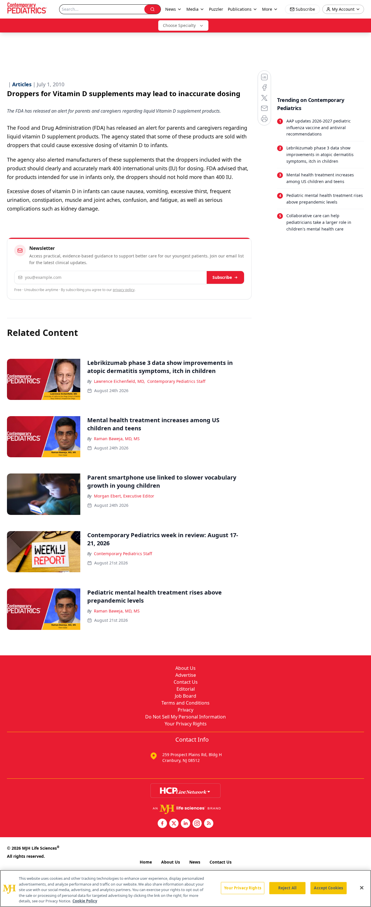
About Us (185, 668)
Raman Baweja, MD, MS (117, 438)
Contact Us (186, 682)
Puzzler (216, 9)
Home (146, 862)
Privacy (185, 710)
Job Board (185, 696)
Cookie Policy (84, 901)
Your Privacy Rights (186, 724)
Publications (240, 9)
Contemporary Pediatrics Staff (176, 381)
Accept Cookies (328, 887)
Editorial (186, 689)
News (194, 862)
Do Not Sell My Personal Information (185, 717)
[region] (185, 888)
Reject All (287, 887)
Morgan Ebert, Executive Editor (124, 496)
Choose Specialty (179, 25)
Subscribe (222, 277)
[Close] (361, 888)
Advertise (185, 675)
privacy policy (123, 289)
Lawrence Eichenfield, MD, (119, 381)
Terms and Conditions (185, 703)
